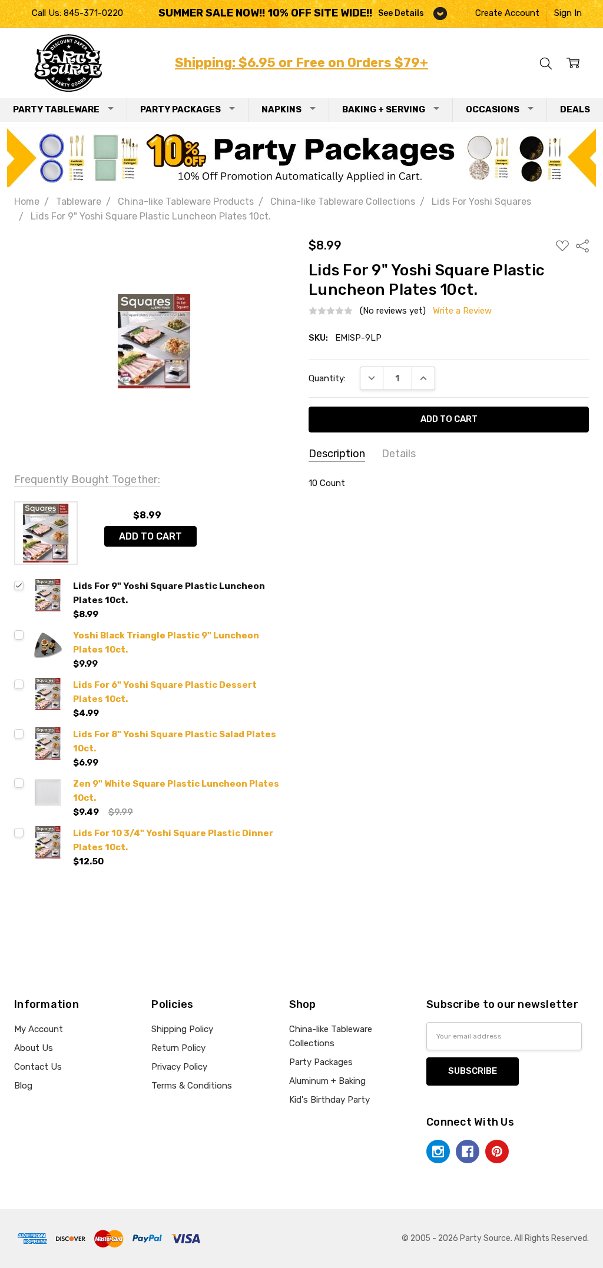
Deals (575, 109)
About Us (33, 1048)
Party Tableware (56, 109)
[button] (301, 157)
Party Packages (180, 109)
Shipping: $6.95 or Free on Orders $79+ (301, 63)
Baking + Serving (383, 109)
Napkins (281, 109)
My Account (38, 1029)
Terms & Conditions (191, 1085)
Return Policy (178, 1048)
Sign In (568, 13)
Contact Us (38, 1066)
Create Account (507, 13)
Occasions (492, 109)
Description (337, 453)
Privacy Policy (179, 1066)
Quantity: (327, 378)
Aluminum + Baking (327, 1081)
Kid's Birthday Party (329, 1099)
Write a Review (462, 311)
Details (399, 453)
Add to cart (150, 536)
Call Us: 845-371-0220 (77, 13)
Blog (23, 1085)
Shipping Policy (182, 1029)
